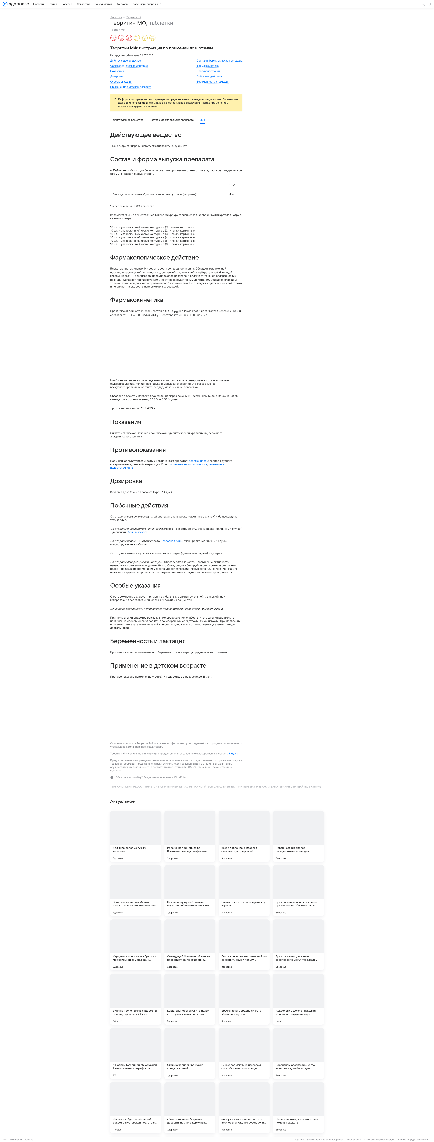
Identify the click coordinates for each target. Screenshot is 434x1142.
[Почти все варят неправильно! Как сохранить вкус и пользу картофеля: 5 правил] (244, 944)
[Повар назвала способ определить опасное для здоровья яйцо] (298, 836)
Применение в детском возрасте (130, 86)
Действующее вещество (125, 60)
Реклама (29, 1139)
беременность (198, 461)
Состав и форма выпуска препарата (219, 60)
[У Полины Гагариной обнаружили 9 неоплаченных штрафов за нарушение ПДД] (135, 1053)
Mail (5, 1139)
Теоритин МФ (133, 17)
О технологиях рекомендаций (379, 1139)
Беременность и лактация (212, 81)
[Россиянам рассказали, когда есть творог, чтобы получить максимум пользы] (298, 1053)
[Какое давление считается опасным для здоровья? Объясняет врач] (244, 836)
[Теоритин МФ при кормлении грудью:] (121, 38)
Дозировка (117, 76)
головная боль (172, 541)
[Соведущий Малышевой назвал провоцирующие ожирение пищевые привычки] (189, 944)
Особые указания (121, 81)
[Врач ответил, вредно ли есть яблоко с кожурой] (244, 999)
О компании (16, 1139)
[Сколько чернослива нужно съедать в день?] (189, 1053)
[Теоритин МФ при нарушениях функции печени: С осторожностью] (137, 38)
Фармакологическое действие (129, 65)
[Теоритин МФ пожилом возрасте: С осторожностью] (152, 38)
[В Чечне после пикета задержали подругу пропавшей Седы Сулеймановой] (135, 999)
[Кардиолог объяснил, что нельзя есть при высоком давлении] (189, 999)
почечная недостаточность (188, 464)
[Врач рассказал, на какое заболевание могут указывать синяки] (298, 944)
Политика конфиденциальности (412, 1139)
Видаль (233, 753)
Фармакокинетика (207, 65)
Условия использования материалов (325, 1139)
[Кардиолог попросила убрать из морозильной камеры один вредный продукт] (135, 944)
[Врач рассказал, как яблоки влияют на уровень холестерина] (135, 890)
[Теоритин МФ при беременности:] (113, 38)
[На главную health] (18, 4)
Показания (117, 71)
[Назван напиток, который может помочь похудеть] (298, 1107)
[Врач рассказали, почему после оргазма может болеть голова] (298, 890)
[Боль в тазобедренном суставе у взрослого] (244, 890)
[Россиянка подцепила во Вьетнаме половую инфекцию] (189, 836)
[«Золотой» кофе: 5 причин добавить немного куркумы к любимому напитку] (189, 1107)
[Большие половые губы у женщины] (135, 836)
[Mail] (5, 4)
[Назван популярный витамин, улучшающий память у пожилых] (189, 890)
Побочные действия (209, 76)
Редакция (299, 1139)
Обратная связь (354, 1139)
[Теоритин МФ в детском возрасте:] (129, 38)
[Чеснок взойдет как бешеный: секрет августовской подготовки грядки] (135, 1107)
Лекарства (116, 17)
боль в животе (137, 532)
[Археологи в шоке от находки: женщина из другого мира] (298, 999)
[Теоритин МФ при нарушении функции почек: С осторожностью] (145, 38)
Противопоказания (208, 71)
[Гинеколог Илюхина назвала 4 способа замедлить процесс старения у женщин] (244, 1053)
